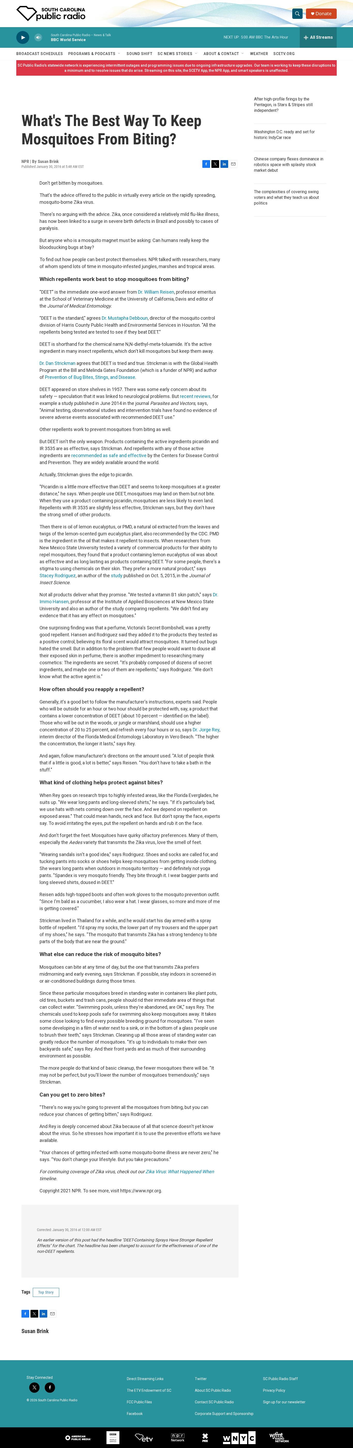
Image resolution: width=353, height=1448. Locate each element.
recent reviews (195, 396)
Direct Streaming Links (145, 1379)
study (116, 575)
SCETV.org (284, 54)
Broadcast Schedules (39, 54)
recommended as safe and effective (109, 455)
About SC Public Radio (213, 1390)
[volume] (38, 37)
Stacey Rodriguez (58, 575)
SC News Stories (175, 54)
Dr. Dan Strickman (57, 363)
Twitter (201, 1379)
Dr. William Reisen (156, 292)
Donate (324, 13)
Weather (259, 54)
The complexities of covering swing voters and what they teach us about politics (286, 197)
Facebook (135, 1414)
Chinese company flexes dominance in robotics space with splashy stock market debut (288, 164)
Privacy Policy (274, 1390)
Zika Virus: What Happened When (179, 1171)
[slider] (46, 37)
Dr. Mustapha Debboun (125, 318)
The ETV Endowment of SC (149, 1390)
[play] (23, 38)
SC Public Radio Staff (280, 1379)
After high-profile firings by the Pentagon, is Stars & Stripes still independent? (283, 105)
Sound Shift (139, 54)
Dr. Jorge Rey (206, 729)
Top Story (46, 1292)
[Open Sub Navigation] (119, 54)
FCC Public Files (139, 1402)
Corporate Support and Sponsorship (224, 1414)
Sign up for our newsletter (284, 1402)
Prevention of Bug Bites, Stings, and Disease (90, 377)
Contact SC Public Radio (214, 1402)
